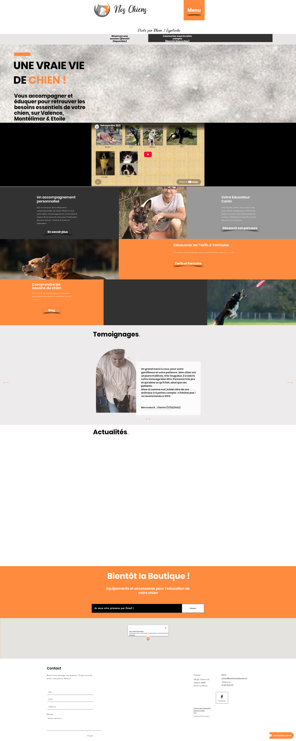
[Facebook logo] (222, 599)
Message (50, 616)
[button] (194, 10)
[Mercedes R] (146, 419)
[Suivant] (290, 383)
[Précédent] (6, 383)
